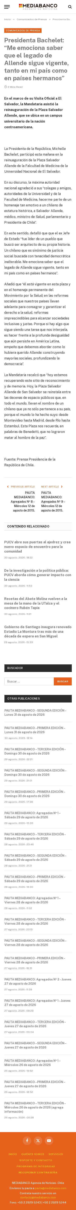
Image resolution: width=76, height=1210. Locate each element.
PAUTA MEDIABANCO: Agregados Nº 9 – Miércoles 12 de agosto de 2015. (53, 501)
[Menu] (7, 7)
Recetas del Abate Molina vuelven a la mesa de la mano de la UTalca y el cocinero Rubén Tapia (35, 603)
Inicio (13, 1154)
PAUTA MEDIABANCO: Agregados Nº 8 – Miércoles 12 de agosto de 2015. (23, 501)
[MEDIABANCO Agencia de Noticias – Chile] (38, 7)
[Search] (69, 7)
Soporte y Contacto (35, 1160)
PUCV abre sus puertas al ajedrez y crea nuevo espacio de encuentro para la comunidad (37, 546)
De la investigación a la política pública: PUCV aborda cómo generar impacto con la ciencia (37, 575)
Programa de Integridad (36, 1166)
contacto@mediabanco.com (38, 1197)
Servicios (56, 1154)
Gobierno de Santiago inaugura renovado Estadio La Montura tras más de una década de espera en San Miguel (38, 631)
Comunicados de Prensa (23, 30)
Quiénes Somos (32, 1154)
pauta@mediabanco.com (50, 1188)
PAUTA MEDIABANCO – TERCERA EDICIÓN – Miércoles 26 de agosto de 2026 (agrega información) (34, 1107)
